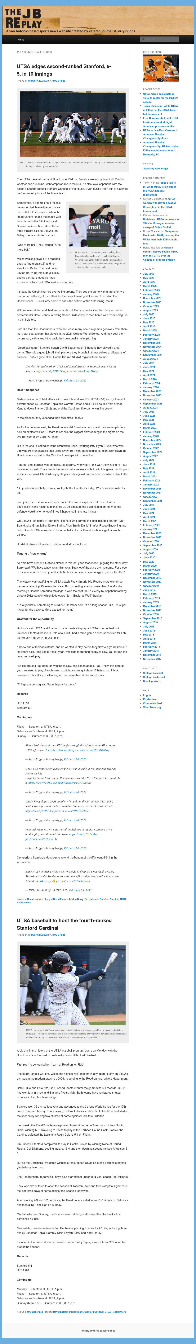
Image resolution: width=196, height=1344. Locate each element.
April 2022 (149, 472)
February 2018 (151, 646)
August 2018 (150, 622)
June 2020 (149, 557)
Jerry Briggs (58, 80)
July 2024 (148, 363)
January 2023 (151, 436)
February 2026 (151, 290)
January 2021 (151, 529)
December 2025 (152, 298)
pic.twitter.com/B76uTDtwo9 (73, 881)
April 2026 (149, 282)
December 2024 (152, 342)
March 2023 (150, 427)
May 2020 (148, 561)
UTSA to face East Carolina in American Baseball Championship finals (160, 134)
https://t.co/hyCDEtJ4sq (51, 371)
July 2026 (148, 274)
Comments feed (152, 703)
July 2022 (148, 460)
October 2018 (151, 614)
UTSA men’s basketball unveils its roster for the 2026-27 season (160, 98)
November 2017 (152, 659)
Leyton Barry (76, 899)
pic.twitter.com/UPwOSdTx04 (72, 811)
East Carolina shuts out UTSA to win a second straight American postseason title (160, 122)
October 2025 (151, 306)
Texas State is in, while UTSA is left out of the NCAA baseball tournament (160, 110)
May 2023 (148, 419)
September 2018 (152, 618)
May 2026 (148, 278)
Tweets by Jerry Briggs (155, 168)
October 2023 (151, 399)
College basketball (154, 677)
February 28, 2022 (75, 380)
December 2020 (152, 533)
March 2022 (150, 476)
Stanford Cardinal (109, 899)
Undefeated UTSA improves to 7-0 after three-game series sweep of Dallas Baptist (161, 223)
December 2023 (152, 391)
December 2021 (152, 488)
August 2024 (150, 359)
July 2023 (148, 411)
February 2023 (151, 432)
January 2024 (151, 387)
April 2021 (149, 517)
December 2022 (152, 440)
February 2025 (151, 334)
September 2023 (152, 403)
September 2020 (152, 545)
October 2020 (151, 541)
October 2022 (151, 448)
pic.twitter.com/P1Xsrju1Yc (41, 839)
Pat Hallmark (92, 899)
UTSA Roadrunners (115, 1311)
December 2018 (152, 606)
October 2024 (151, 351)
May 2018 (148, 634)
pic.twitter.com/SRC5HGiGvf (92, 750)
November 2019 (152, 582)
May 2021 (148, 513)
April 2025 (149, 326)
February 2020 (151, 569)
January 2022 (151, 484)
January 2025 (151, 338)
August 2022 (150, 456)
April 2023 (149, 423)
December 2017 (152, 654)
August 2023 (150, 407)
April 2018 (149, 638)
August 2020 (150, 549)
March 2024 (150, 379)
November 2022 (152, 444)
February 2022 (151, 480)
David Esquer (60, 899)
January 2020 (151, 573)
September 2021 (152, 501)
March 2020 (150, 565)
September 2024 (152, 355)
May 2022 (148, 468)
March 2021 (150, 521)
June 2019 (149, 590)
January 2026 (151, 294)
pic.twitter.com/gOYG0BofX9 (74, 782)
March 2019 (150, 594)
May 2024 (148, 371)
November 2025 (152, 302)
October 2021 (151, 497)
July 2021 (148, 505)
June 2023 (149, 415)
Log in (147, 695)
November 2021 (152, 492)
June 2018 (149, 630)
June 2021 (149, 509)
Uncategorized (35, 899)
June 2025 (149, 318)
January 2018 (151, 650)
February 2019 (151, 598)
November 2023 (152, 395)
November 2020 (152, 537)
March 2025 (150, 330)
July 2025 (148, 314)
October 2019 (151, 586)
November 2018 (152, 610)
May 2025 (148, 322)
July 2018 (148, 626)
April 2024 (149, 375)
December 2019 (152, 578)
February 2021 (151, 525)
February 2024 (151, 383)
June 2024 (149, 367)
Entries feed (150, 699)
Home (21, 39)
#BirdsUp (45, 881)
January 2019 (151, 602)
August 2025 (150, 310)
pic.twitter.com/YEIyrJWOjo (82, 371)
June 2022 (149, 464)
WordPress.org (152, 707)
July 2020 (148, 553)
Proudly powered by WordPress (98, 1330)
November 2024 (152, 346)
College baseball (153, 673)
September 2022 (152, 452)
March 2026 (150, 286)
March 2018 (150, 642)
